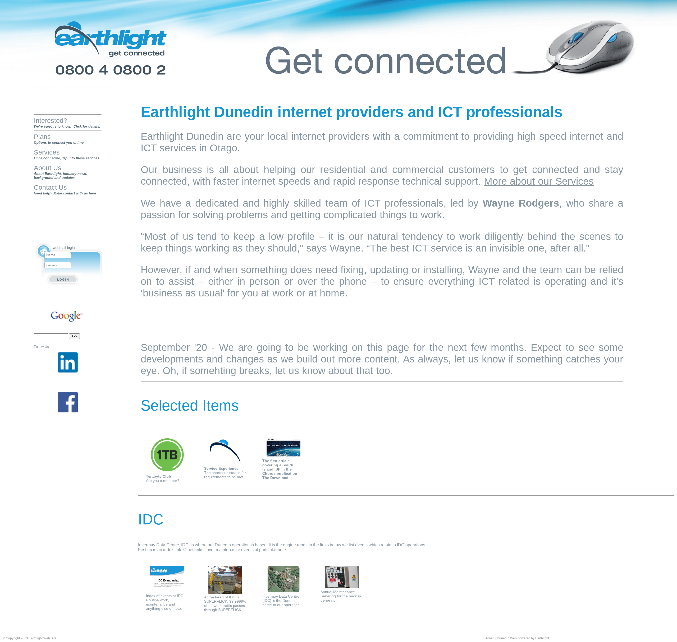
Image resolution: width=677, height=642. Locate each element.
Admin (490, 638)
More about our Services (539, 181)
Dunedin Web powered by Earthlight (523, 638)
